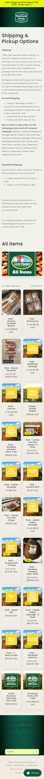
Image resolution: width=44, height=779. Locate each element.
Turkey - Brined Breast (32, 408)
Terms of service (16, 769)
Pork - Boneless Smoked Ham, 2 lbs (11, 448)
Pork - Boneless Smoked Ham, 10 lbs (33, 570)
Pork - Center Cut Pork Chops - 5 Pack (33, 443)
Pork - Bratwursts (33, 320)
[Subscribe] (36, 752)
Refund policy (19, 765)
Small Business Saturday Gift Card (11, 697)
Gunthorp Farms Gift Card (32, 695)
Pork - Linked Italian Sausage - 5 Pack (32, 613)
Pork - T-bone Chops (11, 654)
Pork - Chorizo (11, 407)
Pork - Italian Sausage (11, 485)
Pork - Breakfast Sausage (33, 364)
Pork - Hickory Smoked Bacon (11, 322)
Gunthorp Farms (21, 762)
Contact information (23, 773)
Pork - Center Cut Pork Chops (11, 517)
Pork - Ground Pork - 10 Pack (11, 563)
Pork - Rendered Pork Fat (33, 655)
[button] (5, 17)
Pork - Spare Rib (11, 611)
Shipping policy (31, 769)
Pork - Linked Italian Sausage (32, 522)
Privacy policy (32, 765)
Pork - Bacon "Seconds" (11, 369)
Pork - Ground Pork (32, 485)
